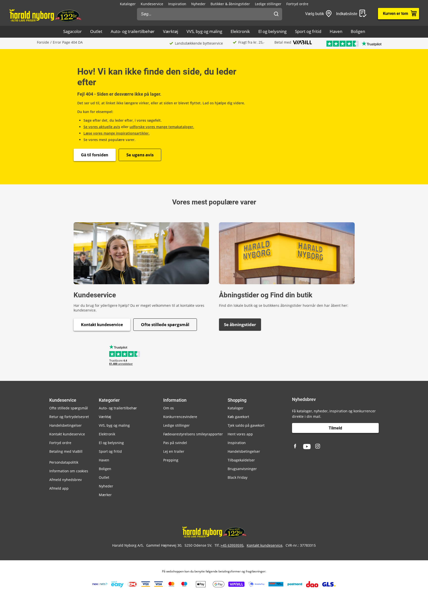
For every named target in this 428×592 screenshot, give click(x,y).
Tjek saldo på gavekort (246, 425)
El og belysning (272, 31)
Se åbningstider (240, 324)
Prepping (170, 460)
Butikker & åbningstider (230, 3)
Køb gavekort (238, 416)
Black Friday (237, 477)
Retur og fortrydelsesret (69, 416)
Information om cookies (68, 471)
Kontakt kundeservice (102, 324)
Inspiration (177, 3)
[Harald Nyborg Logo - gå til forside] (44, 15)
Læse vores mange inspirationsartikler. (116, 133)
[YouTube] (307, 446)
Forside (43, 42)
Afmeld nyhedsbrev (65, 479)
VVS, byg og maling (204, 31)
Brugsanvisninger (242, 468)
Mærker (105, 494)
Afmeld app (59, 488)
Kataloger (128, 3)
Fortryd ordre (297, 3)
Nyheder (198, 3)
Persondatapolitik (63, 462)
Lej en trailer (173, 451)
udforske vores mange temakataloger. (162, 126)
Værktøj (170, 31)
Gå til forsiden (94, 154)
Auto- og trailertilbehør (133, 31)
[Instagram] (318, 446)
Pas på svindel (175, 442)
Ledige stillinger (268, 3)
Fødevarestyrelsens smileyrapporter (193, 434)
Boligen (358, 31)
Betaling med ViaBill (65, 451)
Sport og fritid (308, 31)
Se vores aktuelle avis (101, 126)
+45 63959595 (232, 545)
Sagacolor (72, 31)
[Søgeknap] (276, 14)
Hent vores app (240, 434)
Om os (168, 408)
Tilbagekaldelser (241, 460)
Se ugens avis (140, 155)
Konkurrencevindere (180, 416)
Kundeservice (152, 3)
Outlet (96, 31)
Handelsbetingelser (65, 425)
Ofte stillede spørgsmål (165, 324)
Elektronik (240, 31)
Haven (336, 31)
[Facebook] (295, 446)
